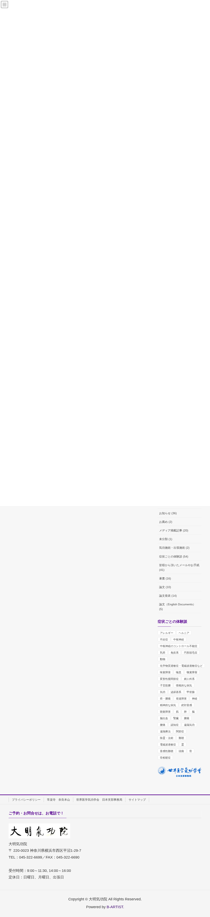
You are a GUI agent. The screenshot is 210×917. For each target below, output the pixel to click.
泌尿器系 (176, 692)
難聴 (181, 738)
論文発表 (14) (168, 595)
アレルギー (166, 632)
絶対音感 (186, 705)
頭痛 (181, 751)
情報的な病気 (184, 685)
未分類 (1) (165, 539)
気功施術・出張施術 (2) (174, 547)
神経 (194, 698)
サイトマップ (137, 799)
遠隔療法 (165, 731)
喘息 (178, 672)
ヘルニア (184, 632)
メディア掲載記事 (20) (173, 530)
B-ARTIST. (115, 907)
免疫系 (175, 652)
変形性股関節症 (169, 678)
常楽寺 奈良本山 (58, 799)
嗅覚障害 (192, 672)
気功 (162, 692)
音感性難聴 (166, 751)
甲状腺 (191, 692)
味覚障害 (165, 672)
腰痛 (162, 724)
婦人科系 (189, 678)
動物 (162, 659)
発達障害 (181, 698)
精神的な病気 (168, 705)
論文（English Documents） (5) (177, 607)
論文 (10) (165, 587)
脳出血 (164, 718)
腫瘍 (186, 718)
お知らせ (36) (168, 513)
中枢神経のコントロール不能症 (178, 646)
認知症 (175, 724)
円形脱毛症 (190, 652)
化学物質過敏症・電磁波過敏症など (181, 665)
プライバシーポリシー (26, 799)
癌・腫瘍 (165, 698)
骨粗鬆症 (165, 757)
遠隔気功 (189, 724)
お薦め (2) (165, 521)
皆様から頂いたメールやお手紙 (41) (179, 567)
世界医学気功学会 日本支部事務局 (99, 799)
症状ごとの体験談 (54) (173, 556)
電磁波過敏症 (168, 744)
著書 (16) (165, 578)
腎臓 (176, 718)
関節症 (180, 731)
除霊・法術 (166, 738)
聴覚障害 (165, 711)
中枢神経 (178, 639)
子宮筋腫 (165, 685)
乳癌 (162, 652)
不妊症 (164, 639)
